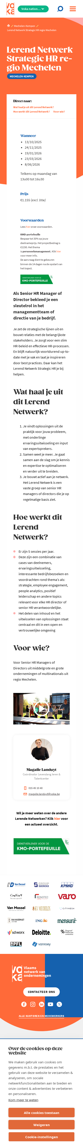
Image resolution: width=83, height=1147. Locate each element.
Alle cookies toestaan (41, 1112)
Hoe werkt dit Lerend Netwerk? (31, 111)
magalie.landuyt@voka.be (44, 794)
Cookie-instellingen (41, 1137)
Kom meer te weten (23, 1100)
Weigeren (41, 1125)
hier (28, 226)
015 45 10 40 (35, 788)
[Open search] (61, 8)
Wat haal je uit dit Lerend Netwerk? (33, 107)
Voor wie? (59, 111)
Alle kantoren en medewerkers (41, 1016)
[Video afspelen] (42, 709)
